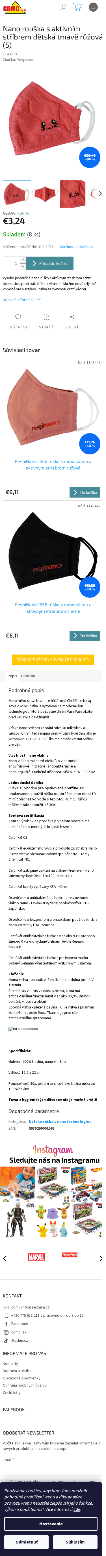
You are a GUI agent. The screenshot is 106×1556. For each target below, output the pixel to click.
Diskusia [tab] (28, 676)
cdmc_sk (19, 1332)
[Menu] (93, 7)
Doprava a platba (17, 1371)
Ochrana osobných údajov (25, 1385)
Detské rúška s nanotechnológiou (60, 1122)
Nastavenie (51, 1524)
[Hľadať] (63, 7)
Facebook (19, 1324)
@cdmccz (19, 1340)
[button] (99, 1258)
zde (76, 1509)
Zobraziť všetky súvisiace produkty (53, 659)
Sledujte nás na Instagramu (54, 1159)
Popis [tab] (12, 676)
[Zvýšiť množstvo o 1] (23, 260)
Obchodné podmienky (21, 1378)
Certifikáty (12, 1393)
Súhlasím (75, 1542)
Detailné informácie (19, 300)
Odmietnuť (27, 1542)
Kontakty (10, 1364)
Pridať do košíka (53, 263)
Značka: (18, 60)
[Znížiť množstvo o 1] (23, 266)
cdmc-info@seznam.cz (30, 1307)
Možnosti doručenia (76, 247)
